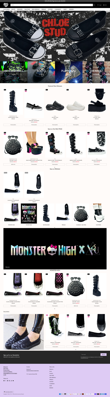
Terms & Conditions (7, 371)
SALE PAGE (52, 375)
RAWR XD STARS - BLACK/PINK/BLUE (55, 160)
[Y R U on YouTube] (13, 381)
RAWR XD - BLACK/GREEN (55, 342)
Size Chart (5, 368)
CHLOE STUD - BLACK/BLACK (34, 200)
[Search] (94, 5)
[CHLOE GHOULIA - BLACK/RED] (34, 286)
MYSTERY (51, 381)
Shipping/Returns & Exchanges (10, 373)
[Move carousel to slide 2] (64, 59)
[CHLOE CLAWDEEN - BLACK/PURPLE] (13, 286)
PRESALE (51, 379)
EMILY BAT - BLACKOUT (96, 342)
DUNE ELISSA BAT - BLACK (13, 117)
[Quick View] (21, 90)
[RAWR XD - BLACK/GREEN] (55, 327)
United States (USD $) (9, 391)
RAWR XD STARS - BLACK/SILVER (76, 160)
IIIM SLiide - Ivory (76, 117)
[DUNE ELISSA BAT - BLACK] (13, 102)
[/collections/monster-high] (55, 248)
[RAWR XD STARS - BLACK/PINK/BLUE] (55, 145)
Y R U (11, 394)
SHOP (51, 385)
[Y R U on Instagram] (9, 381)
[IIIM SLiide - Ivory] (76, 102)
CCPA (4, 375)
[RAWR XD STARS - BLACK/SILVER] (76, 145)
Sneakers (51, 373)
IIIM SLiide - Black (55, 117)
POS (13, 394)
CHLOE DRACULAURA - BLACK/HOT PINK (55, 301)
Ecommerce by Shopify (20, 394)
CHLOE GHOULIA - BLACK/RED (34, 301)
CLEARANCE (52, 383)
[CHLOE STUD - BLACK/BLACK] (34, 185)
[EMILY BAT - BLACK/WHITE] (76, 327)
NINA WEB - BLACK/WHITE (34, 120)
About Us (5, 367)
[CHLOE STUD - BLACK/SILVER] (13, 185)
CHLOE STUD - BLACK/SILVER (13, 200)
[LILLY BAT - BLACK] (97, 102)
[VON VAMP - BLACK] (13, 145)
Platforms (51, 369)
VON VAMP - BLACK (13, 160)
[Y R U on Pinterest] (7, 381)
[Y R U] (6, 5)
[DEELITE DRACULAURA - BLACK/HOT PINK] (34, 145)
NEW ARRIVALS (53, 377)
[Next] (106, 148)
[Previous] (3, 148)
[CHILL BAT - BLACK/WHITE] (97, 145)
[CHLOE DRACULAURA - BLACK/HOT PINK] (55, 286)
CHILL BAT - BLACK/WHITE (97, 160)
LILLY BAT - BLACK (96, 117)
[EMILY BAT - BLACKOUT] (97, 327)
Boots (51, 371)
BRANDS (51, 387)
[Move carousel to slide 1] (44, 59)
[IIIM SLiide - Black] (55, 102)
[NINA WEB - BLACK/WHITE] (34, 103)
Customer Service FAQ (32, 374)
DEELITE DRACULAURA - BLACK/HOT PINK (34, 160)
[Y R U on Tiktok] (11, 381)
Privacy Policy (6, 370)
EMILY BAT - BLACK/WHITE (76, 342)
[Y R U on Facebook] (4, 381)
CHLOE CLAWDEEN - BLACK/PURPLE (13, 301)
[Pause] (76, 59)
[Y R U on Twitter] (6, 381)
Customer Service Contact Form (32, 370)
